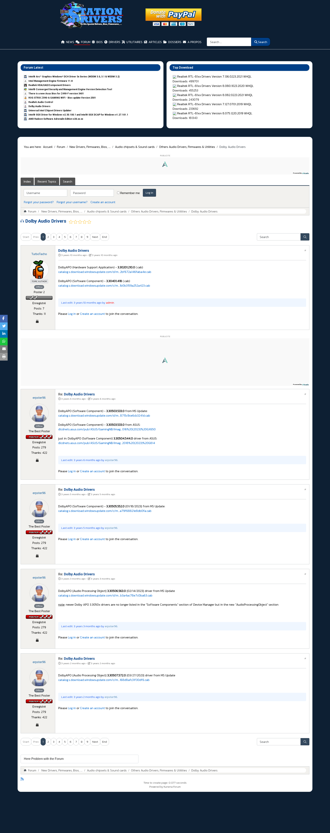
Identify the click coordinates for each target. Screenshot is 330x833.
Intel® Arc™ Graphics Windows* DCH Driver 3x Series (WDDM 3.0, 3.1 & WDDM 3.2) (74, 76)
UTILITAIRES (134, 42)
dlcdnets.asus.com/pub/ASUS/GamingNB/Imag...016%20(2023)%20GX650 (107, 429)
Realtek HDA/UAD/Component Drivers (49, 85)
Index (27, 181)
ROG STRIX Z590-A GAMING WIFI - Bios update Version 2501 (62, 97)
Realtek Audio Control (40, 102)
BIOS (99, 42)
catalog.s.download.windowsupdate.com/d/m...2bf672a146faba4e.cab (104, 271)
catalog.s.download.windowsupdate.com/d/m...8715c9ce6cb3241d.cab (104, 415)
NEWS (70, 42)
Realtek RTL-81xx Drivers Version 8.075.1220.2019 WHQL (214, 113)
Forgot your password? (39, 202)
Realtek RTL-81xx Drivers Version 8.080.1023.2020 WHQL (215, 85)
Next (95, 237)
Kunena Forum (172, 787)
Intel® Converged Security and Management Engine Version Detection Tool (70, 89)
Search (262, 42)
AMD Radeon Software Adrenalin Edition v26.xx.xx (55, 119)
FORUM (85, 42)
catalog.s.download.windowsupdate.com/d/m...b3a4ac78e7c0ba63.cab (105, 595)
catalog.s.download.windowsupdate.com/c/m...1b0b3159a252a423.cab (104, 285)
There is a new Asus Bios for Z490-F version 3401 (56, 93)
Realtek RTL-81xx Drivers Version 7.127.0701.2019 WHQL (214, 104)
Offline (39, 287)
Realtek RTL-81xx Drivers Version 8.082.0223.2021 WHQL (215, 95)
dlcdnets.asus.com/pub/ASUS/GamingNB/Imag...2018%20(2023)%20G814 (106, 443)
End (104, 237)
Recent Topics (47, 181)
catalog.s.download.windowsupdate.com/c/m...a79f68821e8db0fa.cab (104, 510)
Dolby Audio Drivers (39, 106)
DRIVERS (114, 42)
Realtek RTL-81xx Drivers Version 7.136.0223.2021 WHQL (214, 76)
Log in (149, 192)
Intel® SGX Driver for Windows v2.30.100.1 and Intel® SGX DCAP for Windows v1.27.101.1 (78, 114)
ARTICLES (155, 42)
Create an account (103, 202)
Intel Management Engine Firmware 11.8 (50, 81)
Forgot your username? (72, 202)
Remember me (130, 193)
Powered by (156, 787)
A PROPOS (194, 42)
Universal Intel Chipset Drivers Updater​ (49, 110)
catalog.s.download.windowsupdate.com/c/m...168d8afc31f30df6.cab (104, 679)
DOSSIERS (174, 42)
